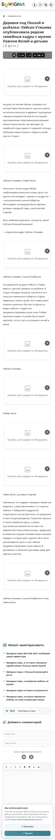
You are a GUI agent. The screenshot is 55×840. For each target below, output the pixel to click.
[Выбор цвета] (29, 767)
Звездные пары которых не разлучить (27, 690)
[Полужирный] (6, 767)
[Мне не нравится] (42, 55)
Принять (29, 833)
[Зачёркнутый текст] (20, 767)
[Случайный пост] (46, 5)
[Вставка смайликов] (24, 767)
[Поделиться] (14, 55)
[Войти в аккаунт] (34, 5)
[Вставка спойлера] (38, 767)
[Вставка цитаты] (34, 767)
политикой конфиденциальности (26, 819)
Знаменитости (14, 16)
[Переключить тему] (51, 5)
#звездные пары (27, 710)
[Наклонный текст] (11, 767)
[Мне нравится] (35, 55)
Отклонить (29, 826)
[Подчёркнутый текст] (15, 767)
